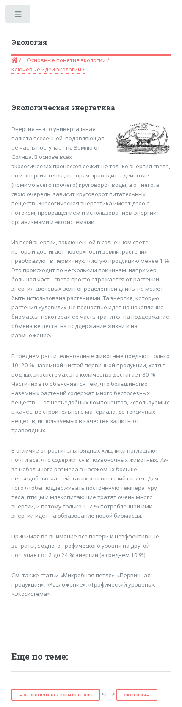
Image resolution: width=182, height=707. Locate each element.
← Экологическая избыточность (56, 695)
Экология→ (136, 695)
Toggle (18, 16)
